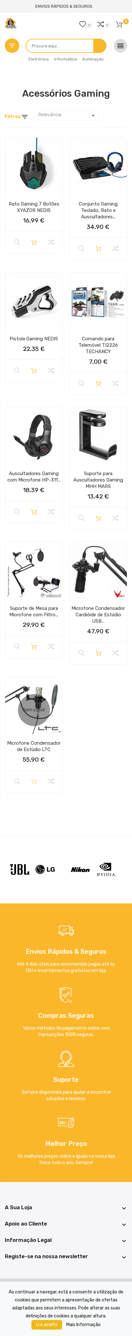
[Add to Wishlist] (11, 145)
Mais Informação (83, 1324)
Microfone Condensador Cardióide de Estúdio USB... (98, 614)
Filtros (17, 117)
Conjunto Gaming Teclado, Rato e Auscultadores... (98, 210)
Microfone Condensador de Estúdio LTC (34, 746)
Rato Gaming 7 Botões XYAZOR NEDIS (34, 207)
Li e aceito (46, 1324)
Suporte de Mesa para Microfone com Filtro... (33, 611)
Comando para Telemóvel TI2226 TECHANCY (98, 345)
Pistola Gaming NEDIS (34, 339)
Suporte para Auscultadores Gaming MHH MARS (98, 480)
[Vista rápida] (17, 242)
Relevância (67, 115)
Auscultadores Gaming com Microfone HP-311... (34, 477)
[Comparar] (51, 242)
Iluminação (93, 59)
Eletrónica (39, 59)
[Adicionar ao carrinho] (34, 242)
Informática (65, 59)
